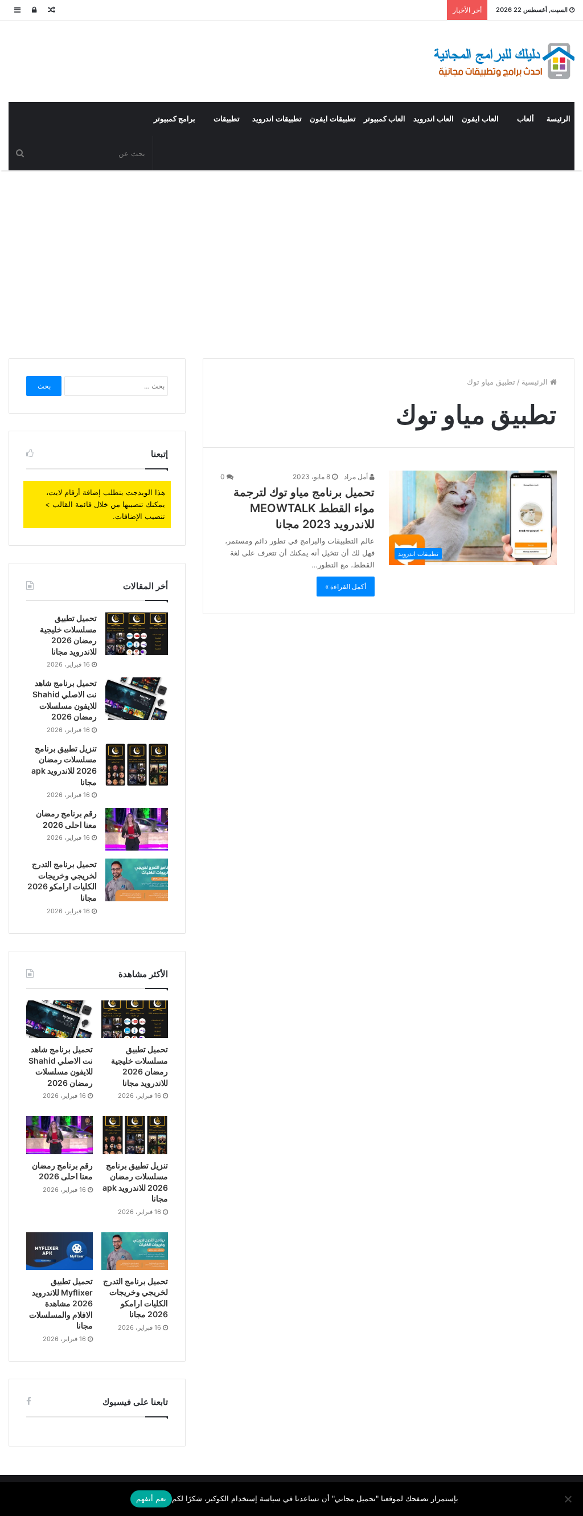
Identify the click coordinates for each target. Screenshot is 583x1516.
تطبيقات (227, 119)
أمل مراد (356, 476)
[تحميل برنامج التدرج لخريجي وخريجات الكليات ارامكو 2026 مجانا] (136, 880)
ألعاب (525, 119)
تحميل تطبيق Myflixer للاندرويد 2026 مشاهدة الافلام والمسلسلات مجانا (61, 1303)
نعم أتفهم (151, 1498)
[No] (568, 1499)
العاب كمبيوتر (384, 119)
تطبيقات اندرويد (277, 119)
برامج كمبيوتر (174, 119)
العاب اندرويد (433, 119)
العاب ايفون (480, 119)
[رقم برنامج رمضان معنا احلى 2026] (136, 829)
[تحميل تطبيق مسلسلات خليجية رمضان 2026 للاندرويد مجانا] (136, 633)
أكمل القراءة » (345, 586)
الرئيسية (536, 381)
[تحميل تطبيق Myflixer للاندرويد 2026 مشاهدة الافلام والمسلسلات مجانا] (59, 1251)
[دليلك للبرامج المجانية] (503, 61)
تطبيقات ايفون (333, 119)
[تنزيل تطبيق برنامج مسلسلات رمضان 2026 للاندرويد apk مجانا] (136, 764)
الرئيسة (558, 119)
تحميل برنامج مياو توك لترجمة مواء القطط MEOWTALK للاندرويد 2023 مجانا (304, 508)
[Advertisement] (291, 261)
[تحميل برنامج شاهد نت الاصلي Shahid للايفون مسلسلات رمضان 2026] (136, 698)
